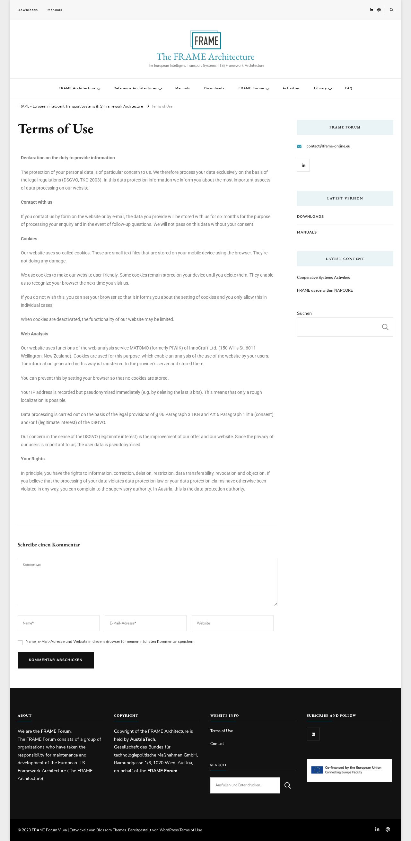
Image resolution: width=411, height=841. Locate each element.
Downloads (28, 10)
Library (320, 88)
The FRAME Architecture (205, 56)
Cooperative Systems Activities (323, 277)
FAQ (349, 88)
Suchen (304, 313)
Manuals (55, 10)
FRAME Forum (251, 88)
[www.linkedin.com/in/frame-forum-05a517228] (313, 734)
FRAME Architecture (77, 88)
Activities (291, 88)
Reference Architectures (135, 88)
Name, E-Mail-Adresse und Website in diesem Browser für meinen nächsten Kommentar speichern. (111, 641)
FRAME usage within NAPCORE (325, 290)
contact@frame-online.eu (328, 146)
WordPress (169, 830)
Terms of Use (221, 730)
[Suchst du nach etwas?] (244, 785)
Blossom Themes (111, 830)
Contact (217, 743)
